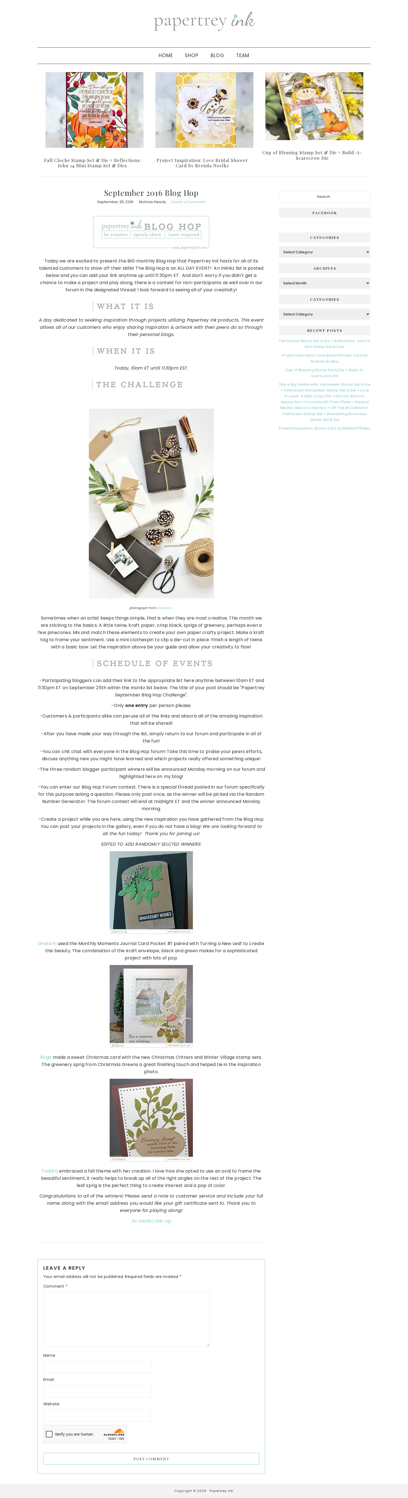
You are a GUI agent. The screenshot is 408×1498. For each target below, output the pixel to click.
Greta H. (47, 943)
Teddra (50, 1171)
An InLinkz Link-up (151, 1221)
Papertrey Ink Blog (204, 21)
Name (49, 1355)
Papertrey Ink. (222, 1491)
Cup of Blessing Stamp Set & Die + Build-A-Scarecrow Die (312, 155)
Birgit (46, 1057)
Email (48, 1379)
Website (51, 1404)
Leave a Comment (188, 201)
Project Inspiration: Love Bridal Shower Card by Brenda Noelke (202, 162)
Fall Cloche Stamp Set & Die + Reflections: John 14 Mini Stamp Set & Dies (92, 162)
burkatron (164, 608)
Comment (55, 1286)
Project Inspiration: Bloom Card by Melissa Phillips (324, 428)
